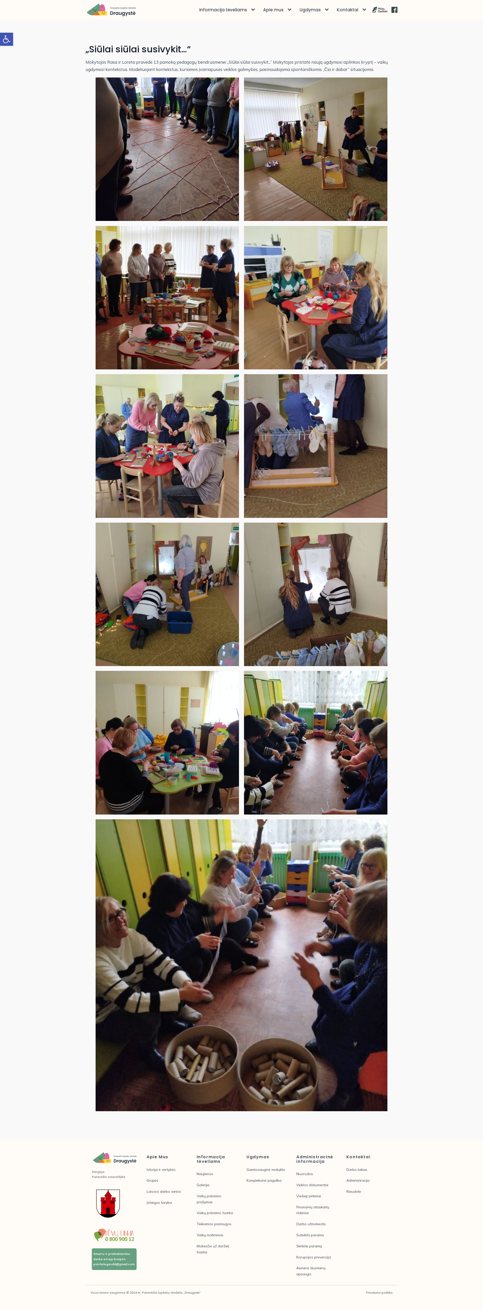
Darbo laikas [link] (356, 1169)
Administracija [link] (358, 1180)
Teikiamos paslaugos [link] (214, 1224)
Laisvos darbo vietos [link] (164, 1191)
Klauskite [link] (353, 1191)
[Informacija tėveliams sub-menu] (254, 10)
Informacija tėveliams (223, 10)
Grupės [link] (152, 1180)
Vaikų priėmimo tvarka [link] (215, 1213)
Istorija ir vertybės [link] (161, 1169)
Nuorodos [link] (304, 1174)
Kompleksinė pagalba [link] (264, 1180)
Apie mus (273, 10)
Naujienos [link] (205, 1174)
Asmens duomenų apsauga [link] (311, 1271)
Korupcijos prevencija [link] (313, 1257)
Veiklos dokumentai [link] (312, 1185)
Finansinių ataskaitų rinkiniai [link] (312, 1210)
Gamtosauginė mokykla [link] (266, 1169)
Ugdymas (310, 10)
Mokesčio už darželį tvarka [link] (213, 1249)
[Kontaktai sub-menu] (365, 10)
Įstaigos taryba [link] (159, 1202)
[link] (6, 39)
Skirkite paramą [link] (309, 1246)
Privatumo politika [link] (379, 1292)
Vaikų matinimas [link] (210, 1235)
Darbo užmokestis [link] (311, 1224)
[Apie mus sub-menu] (291, 10)
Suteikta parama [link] (310, 1235)
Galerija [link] (203, 1185)
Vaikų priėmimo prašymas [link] (209, 1199)
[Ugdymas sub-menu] (328, 10)
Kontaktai (347, 10)
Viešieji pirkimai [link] (308, 1196)
